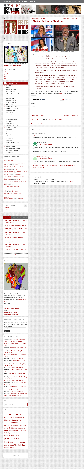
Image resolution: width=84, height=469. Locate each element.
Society (5, 445)
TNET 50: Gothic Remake (20, 358)
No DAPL (18, 435)
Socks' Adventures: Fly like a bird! (14, 237)
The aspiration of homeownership (13, 186)
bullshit (19, 420)
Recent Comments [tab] (16, 217)
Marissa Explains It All (12, 125)
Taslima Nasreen (10, 146)
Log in (6, 209)
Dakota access (22, 422)
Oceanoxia (9, 129)
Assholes (53, 120)
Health (25, 430)
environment (18, 425)
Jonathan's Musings (11, 119)
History (7, 433)
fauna (24, 425)
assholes (14, 417)
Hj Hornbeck (21, 198)
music (13, 435)
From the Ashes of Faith (12, 108)
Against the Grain (11, 89)
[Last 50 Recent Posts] (8, 160)
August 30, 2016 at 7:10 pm (44, 144)
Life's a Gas (9, 121)
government (19, 430)
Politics (7, 442)
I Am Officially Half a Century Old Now (15, 252)
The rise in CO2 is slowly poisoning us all (15, 163)
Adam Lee (18, 179)
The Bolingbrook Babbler (13, 148)
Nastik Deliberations (11, 127)
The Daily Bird (19, 445)
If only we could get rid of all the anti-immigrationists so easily (14, 167)
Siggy (16, 187)
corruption (7, 423)
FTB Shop (26, 1)
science (16, 442)
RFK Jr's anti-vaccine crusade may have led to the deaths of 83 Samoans (15, 172)
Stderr (8, 144)
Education (12, 425)
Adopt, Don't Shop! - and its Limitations (15, 249)
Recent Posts (33, 1)
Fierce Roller (9, 104)
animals (11, 414)
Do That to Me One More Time (12, 193)
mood (9, 435)
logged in (42, 179)
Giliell (5, 75)
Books (14, 420)
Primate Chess (10, 136)
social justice (22, 442)
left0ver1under (42, 157)
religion (12, 442)
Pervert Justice (10, 132)
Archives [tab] (24, 217)
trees (5, 447)
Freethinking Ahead (11, 106)
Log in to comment (37, 123)
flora (11, 428)
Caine (5, 71)
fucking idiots (16, 428)
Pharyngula (9, 134)
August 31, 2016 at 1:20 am (44, 158)
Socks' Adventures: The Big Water (14, 255)
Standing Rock (11, 445)
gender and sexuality (10, 430)
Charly (6, 73)
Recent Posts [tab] (7, 217)
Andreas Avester (10, 92)
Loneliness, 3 (7, 197)
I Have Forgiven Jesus (12, 113)
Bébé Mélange (17, 195)
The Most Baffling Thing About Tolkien (15, 225)
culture (16, 423)
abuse (5, 415)
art (16, 414)
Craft (12, 423)
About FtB (5, 1)
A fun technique (8, 190)
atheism (19, 417)
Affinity (8, 87)
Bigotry (57, 120)
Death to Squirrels (11, 102)
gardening (22, 428)
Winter (12, 447)
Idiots (60, 120)
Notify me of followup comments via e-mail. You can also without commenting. (53, 182)
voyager (6, 78)
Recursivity (9, 140)
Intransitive (9, 117)
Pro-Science (9, 138)
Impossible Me (10, 115)
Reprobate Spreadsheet (12, 142)
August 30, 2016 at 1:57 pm (40, 135)
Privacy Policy (12, 1)
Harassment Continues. (38, 18)
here (60, 93)
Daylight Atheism (11, 100)
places (21, 439)
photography (11, 438)
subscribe (70, 181)
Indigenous (17, 433)
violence (9, 447)
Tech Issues (20, 1)
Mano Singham (10, 123)
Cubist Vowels (10, 98)
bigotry (24, 417)
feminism (6, 428)
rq (5, 76)
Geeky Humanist (10, 110)
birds (6, 420)
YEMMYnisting (10, 153)
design (6, 425)
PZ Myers (16, 169)
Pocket (62, 99)
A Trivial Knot (10, 85)
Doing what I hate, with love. (70, 18)
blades (9, 420)
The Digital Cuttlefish (12, 150)
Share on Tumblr (42, 99)
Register (7, 207)
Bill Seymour (9, 96)
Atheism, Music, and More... (13, 94)
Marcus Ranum (15, 191)
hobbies (12, 433)
